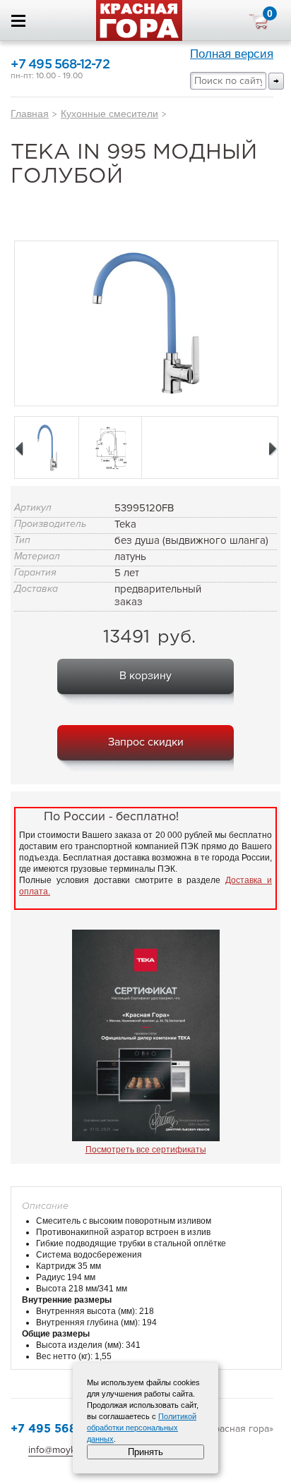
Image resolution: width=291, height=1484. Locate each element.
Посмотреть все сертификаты (145, 1150)
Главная (30, 113)
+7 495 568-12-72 (60, 65)
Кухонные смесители (109, 113)
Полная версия (231, 54)
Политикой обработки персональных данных (141, 1427)
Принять (145, 1452)
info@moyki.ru (58, 1450)
